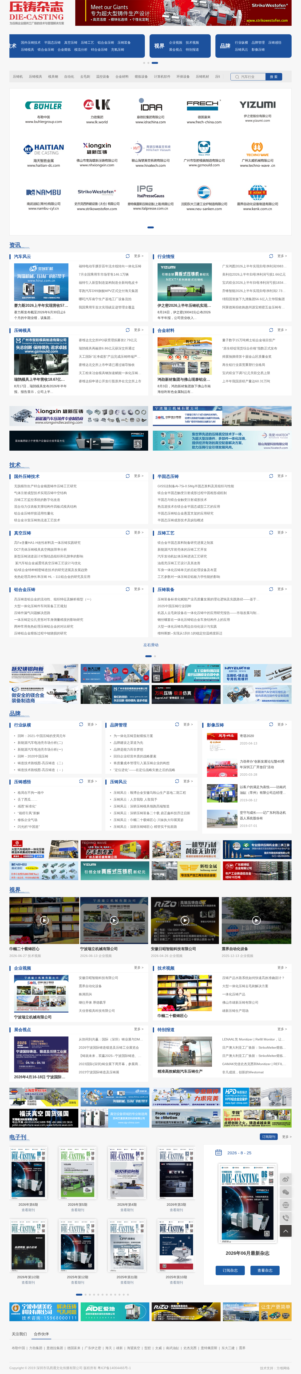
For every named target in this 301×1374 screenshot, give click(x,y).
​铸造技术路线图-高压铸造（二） (41, 763)
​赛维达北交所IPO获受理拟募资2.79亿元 (108, 340)
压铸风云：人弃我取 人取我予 (135, 799)
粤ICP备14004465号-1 (114, 1368)
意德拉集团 (55, 1348)
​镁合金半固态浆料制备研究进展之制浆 (186, 543)
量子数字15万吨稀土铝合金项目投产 (248, 340)
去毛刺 (85, 76)
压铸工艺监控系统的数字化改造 (37, 500)
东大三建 (228, 1348)
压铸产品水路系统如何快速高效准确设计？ (253, 978)
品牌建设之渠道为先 (128, 743)
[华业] (257, 673)
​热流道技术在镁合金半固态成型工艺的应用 (189, 506)
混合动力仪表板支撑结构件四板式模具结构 (45, 506)
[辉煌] (186, 870)
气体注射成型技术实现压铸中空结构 (40, 493)
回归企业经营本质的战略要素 (135, 756)
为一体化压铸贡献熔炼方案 (133, 736)
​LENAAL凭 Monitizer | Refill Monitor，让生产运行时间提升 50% (254, 1039)
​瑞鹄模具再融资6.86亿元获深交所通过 (107, 348)
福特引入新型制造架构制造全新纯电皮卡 (108, 282)
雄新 (119, 1348)
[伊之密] (115, 870)
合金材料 (122, 76)
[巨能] (186, 849)
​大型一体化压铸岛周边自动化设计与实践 (187, 626)
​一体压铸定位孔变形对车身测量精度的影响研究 (48, 620)
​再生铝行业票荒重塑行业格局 (243, 365)
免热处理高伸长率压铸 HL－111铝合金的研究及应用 (52, 577)
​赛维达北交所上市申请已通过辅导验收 (107, 365)
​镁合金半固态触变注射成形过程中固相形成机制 (192, 493)
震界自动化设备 (90, 986)
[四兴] (257, 694)
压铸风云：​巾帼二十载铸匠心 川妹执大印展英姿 (149, 820)
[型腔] (115, 694)
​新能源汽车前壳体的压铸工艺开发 (182, 549)
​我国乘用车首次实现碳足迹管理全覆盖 (107, 307)
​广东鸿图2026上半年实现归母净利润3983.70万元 (254, 266)
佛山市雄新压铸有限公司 (240, 1002)
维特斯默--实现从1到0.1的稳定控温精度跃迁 (190, 633)
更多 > (138, 256)
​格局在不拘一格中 (31, 792)
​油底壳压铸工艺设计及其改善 (179, 563)
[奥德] (43, 849)
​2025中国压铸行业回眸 (174, 606)
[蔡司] (186, 1118)
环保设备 (183, 76)
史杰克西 (190, 1348)
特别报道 (192, 49)
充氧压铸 (117, 49)
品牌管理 (258, 42)
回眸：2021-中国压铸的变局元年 (42, 736)
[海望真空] (222, 441)
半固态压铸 (52, 42)
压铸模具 (27, 49)
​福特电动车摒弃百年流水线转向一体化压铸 (110, 266)
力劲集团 (35, 1348)
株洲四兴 (85, 994)
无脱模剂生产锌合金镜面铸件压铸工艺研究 (45, 486)
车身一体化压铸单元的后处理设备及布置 (187, 570)
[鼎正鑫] (43, 694)
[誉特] (186, 673)
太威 (158, 1348)
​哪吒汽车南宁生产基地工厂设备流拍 (105, 299)
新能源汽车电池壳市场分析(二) (40, 743)
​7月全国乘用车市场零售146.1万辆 (104, 274)
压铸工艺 (87, 42)
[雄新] (78, 416)
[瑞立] (222, 416)
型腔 (147, 1348)
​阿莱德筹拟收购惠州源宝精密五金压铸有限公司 (254, 307)
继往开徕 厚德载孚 (92, 1002)
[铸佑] (257, 849)
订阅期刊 (268, 1137)
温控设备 (102, 76)
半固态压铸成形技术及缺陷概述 (181, 520)
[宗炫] (186, 1097)
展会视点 (175, 49)
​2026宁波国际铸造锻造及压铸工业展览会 (109, 1047)
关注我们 (19, 1334)
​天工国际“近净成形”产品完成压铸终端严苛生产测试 (111, 356)
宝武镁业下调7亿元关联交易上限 (246, 373)
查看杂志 (265, 1270)
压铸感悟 (274, 42)
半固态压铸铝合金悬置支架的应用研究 (186, 513)
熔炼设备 (141, 76)
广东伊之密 (93, 1348)
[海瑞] (115, 1097)
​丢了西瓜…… (27, 799)
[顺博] (257, 870)
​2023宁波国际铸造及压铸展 (99, 1072)
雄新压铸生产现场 (235, 1011)
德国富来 (73, 1348)
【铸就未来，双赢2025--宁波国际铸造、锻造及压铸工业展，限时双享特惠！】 (111, 1056)
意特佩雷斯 (209, 1348)
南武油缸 (172, 1348)
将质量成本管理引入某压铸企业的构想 (142, 763)
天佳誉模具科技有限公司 (97, 1011)
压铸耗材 (202, 76)
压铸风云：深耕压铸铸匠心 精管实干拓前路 (145, 827)
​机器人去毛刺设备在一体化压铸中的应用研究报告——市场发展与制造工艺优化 (209, 613)
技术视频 (192, 42)
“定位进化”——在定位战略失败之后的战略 (144, 770)
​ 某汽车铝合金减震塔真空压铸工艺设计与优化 (47, 563)
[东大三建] (115, 673)
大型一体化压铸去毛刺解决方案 (245, 986)
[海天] (43, 673)
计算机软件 (162, 76)
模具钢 (53, 76)
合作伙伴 (41, 1334)
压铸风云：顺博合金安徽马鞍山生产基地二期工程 (150, 792)
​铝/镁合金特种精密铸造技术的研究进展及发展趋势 (50, 570)
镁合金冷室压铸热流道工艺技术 (37, 520)
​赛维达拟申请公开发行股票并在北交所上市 (110, 381)
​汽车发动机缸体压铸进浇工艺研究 (182, 556)
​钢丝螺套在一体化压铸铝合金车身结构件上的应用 (194, 620)
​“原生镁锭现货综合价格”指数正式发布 (249, 348)
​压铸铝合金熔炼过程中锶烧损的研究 (40, 633)
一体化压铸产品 (233, 994)
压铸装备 (124, 42)
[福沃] (43, 1118)
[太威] (115, 849)
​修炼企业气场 (27, 820)
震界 (242, 1348)
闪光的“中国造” (29, 827)
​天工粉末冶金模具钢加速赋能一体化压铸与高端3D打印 (111, 373)
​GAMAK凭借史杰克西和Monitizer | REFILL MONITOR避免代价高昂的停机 (254, 1064)
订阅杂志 (230, 1270)
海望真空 (133, 1348)
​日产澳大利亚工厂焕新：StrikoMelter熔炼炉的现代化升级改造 (254, 1047)
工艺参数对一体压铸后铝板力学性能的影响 (189, 577)
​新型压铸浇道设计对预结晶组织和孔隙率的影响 (48, 556)
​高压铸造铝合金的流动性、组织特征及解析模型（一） (53, 599)
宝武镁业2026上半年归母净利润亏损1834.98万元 (254, 282)
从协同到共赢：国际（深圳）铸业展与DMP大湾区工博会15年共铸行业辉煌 (111, 1039)
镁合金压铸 (46, 49)
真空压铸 (70, 42)
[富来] (78, 441)
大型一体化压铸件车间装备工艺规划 (40, 606)
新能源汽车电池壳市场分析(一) (40, 749)
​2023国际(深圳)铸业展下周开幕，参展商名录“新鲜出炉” (111, 1064)
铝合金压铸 (106, 42)
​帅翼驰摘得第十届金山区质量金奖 (247, 356)
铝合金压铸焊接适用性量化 (34, 513)
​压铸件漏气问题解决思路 (32, 613)
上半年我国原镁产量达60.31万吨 (246, 381)
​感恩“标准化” (27, 806)
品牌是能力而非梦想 (128, 749)
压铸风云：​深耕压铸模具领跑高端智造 (142, 806)
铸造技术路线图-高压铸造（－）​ (41, 770)
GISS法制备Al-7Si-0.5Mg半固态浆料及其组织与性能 (196, 486)
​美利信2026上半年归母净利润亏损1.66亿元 (254, 274)
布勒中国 (18, 1348)
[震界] (43, 1097)
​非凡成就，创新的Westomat (243, 1072)
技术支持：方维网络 (275, 1368)
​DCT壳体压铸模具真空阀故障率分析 (40, 549)
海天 (108, 1348)
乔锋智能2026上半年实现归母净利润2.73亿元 (254, 291)
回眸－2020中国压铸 (33, 756)
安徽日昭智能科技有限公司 (98, 978)
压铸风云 (241, 49)
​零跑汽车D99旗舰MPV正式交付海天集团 (108, 291)
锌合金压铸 (99, 49)
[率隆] (257, 1118)
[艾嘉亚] (115, 1118)
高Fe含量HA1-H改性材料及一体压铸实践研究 (47, 543)
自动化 (69, 76)
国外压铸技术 (31, 42)
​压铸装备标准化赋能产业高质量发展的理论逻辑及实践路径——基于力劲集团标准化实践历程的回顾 (209, 599)
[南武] (43, 870)
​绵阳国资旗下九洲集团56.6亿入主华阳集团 (253, 299)
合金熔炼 (64, 49)
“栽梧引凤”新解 (29, 813)
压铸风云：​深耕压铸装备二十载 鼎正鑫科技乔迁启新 (152, 813)
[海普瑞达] (257, 1097)
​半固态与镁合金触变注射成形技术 (182, 500)
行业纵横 (241, 42)
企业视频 (175, 42)
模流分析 (80, 49)
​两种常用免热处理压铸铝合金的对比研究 (43, 626)
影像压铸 (258, 49)
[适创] (186, 694)
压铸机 (18, 76)
